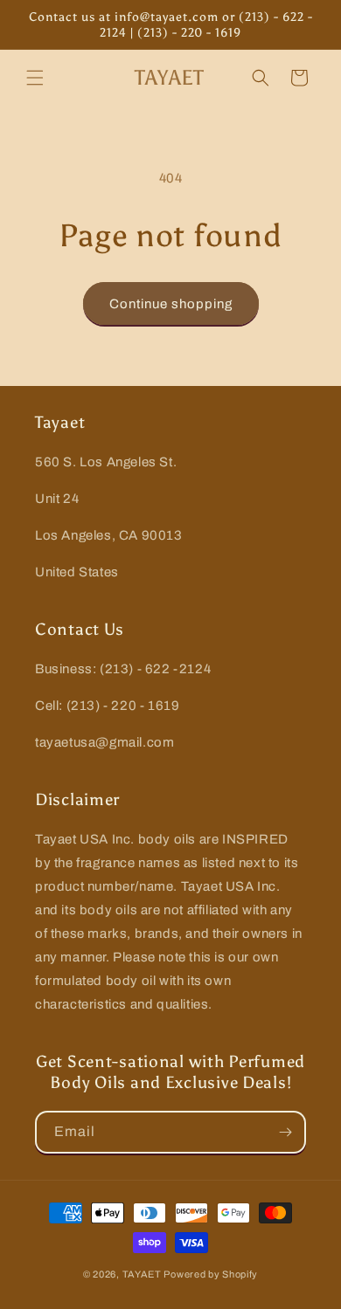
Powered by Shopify (211, 1274)
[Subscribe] (285, 1132)
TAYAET (142, 1274)
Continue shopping (171, 304)
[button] (35, 78)
